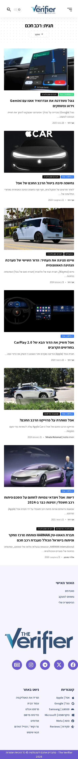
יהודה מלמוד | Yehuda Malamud (59, 437)
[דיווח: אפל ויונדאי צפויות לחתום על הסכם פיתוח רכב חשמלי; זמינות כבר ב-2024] (39, 466)
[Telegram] (45, 665)
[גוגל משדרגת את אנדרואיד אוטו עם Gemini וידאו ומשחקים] (39, 69)
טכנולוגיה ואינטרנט (64, 528)
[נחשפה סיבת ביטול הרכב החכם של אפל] (39, 152)
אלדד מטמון (69, 557)
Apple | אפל (67, 176)
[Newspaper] (17, 665)
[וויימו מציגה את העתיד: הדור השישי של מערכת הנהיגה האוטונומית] (39, 229)
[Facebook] (73, 665)
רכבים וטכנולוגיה (49, 94)
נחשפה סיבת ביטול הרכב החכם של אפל (45, 183)
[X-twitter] (59, 665)
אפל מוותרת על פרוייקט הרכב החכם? (47, 420)
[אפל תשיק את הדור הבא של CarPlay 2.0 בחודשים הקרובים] (39, 311)
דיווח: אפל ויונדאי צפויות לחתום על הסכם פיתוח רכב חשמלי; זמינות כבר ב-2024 (39, 500)
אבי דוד (71, 122)
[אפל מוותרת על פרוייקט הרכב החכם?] (39, 389)
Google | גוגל (66, 94)
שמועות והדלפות (51, 414)
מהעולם (69, 254)
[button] (68, 9)
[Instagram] (31, 665)
